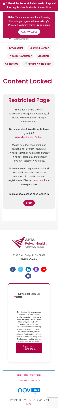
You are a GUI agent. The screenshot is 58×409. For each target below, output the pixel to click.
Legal (29, 404)
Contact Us (11, 63)
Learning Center (39, 47)
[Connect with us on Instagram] (36, 269)
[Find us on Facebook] (13, 269)
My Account (16, 47)
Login (29, 203)
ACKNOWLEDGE (29, 32)
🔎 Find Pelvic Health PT (38, 63)
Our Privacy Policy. (32, 341)
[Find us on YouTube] (44, 269)
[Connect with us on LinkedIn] (28, 269)
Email (19, 297)
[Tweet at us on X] (20, 269)
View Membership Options (29, 137)
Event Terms (23, 381)
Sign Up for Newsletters (29, 348)
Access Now (44, 7)
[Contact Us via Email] (28, 276)
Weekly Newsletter (20, 55)
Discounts (43, 55)
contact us (37, 180)
